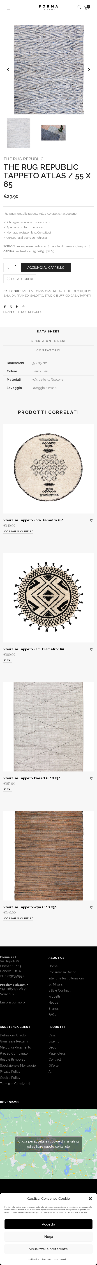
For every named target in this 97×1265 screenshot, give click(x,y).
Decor (78, 291)
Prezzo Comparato (14, 1053)
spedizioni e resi (48, 341)
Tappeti (85, 295)
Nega (48, 1237)
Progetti (54, 996)
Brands (53, 1008)
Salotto (36, 295)
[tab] (48, 331)
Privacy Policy (46, 1259)
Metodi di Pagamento (15, 1047)
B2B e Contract (59, 990)
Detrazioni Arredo (13, 1035)
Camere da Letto (58, 291)
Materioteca (56, 1053)
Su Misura (55, 984)
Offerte (53, 1065)
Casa (51, 1035)
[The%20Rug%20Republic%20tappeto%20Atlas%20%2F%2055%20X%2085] (4, 307)
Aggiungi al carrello (46, 267)
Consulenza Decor (62, 972)
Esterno (54, 1041)
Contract (54, 1059)
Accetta (48, 1224)
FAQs (52, 1014)
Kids (87, 291)
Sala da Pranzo (16, 295)
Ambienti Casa (33, 291)
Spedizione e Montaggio (18, 1065)
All (50, 1071)
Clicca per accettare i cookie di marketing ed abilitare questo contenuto (48, 1144)
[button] (90, 1198)
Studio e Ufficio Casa (61, 295)
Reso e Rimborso (12, 1059)
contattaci (48, 350)
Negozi (53, 1002)
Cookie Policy (33, 1259)
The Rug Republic (23, 159)
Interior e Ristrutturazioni (66, 978)
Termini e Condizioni (61, 1259)
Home (53, 966)
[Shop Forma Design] (48, 8)
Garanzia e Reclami (14, 1041)
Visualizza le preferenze (48, 1249)
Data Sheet (48, 331)
